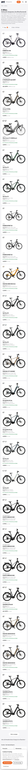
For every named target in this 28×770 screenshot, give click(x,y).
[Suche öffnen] (22, 2)
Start (2, 5)
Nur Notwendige (17, 762)
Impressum (17, 759)
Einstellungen (6, 766)
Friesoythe (4, 748)
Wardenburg (18, 748)
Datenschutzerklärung (6, 759)
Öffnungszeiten (9, 1)
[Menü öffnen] (26, 2)
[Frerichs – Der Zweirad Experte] (3, 2)
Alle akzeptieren (7, 762)
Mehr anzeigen (14, 734)
